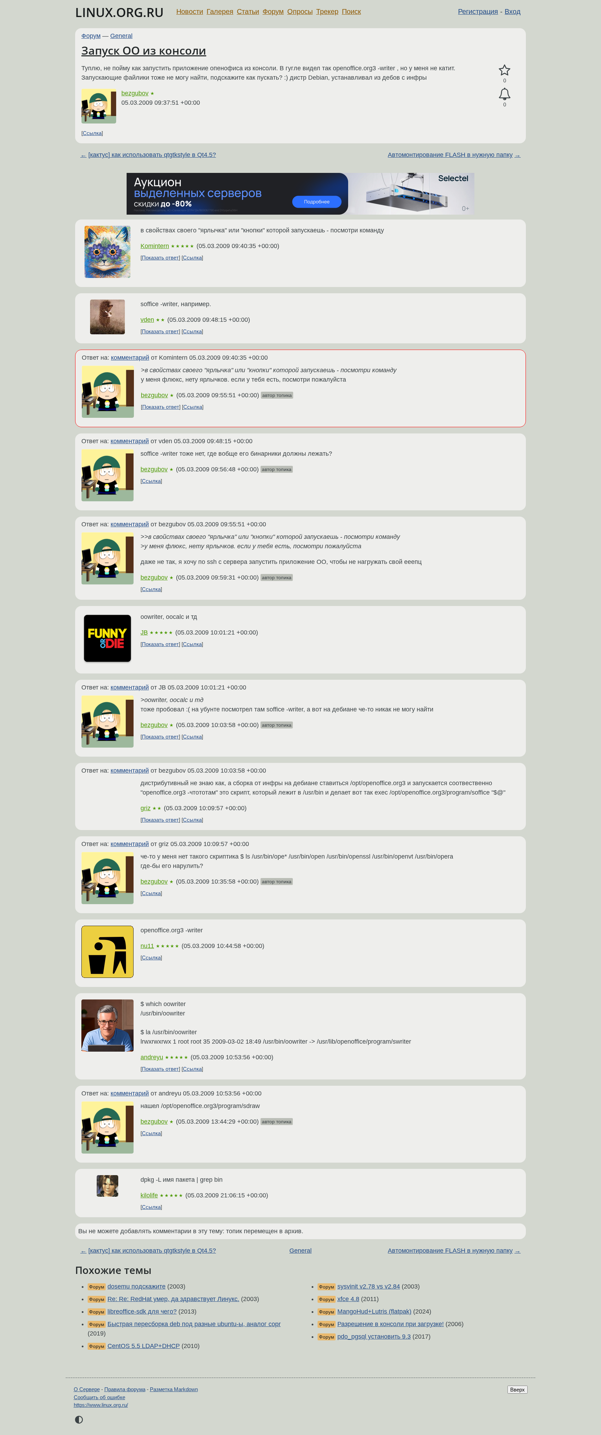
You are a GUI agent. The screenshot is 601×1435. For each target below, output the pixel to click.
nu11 (147, 945)
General (121, 35)
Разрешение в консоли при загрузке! (390, 1324)
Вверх (517, 1390)
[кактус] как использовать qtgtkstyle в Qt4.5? (152, 154)
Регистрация (478, 11)
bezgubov (135, 93)
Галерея (220, 11)
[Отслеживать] (504, 94)
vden (147, 319)
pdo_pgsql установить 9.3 (374, 1336)
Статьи (248, 11)
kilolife (149, 1195)
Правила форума (124, 1389)
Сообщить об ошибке (99, 1397)
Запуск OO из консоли (143, 50)
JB (144, 632)
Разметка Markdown (174, 1389)
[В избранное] (504, 70)
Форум (273, 11)
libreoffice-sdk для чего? (142, 1311)
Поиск (351, 11)
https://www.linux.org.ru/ (101, 1405)
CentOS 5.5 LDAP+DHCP (143, 1345)
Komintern (155, 245)
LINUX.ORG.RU (119, 12)
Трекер (327, 11)
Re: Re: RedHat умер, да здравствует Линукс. (173, 1299)
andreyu (152, 1057)
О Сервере (87, 1389)
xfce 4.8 (348, 1299)
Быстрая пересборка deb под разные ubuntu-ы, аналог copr (194, 1324)
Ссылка (92, 133)
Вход (513, 11)
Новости (189, 11)
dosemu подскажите (136, 1286)
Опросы (300, 11)
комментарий (130, 357)
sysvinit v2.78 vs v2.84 (368, 1286)
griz (146, 808)
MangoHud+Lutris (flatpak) (374, 1311)
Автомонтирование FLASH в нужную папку (450, 154)
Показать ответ (160, 258)
